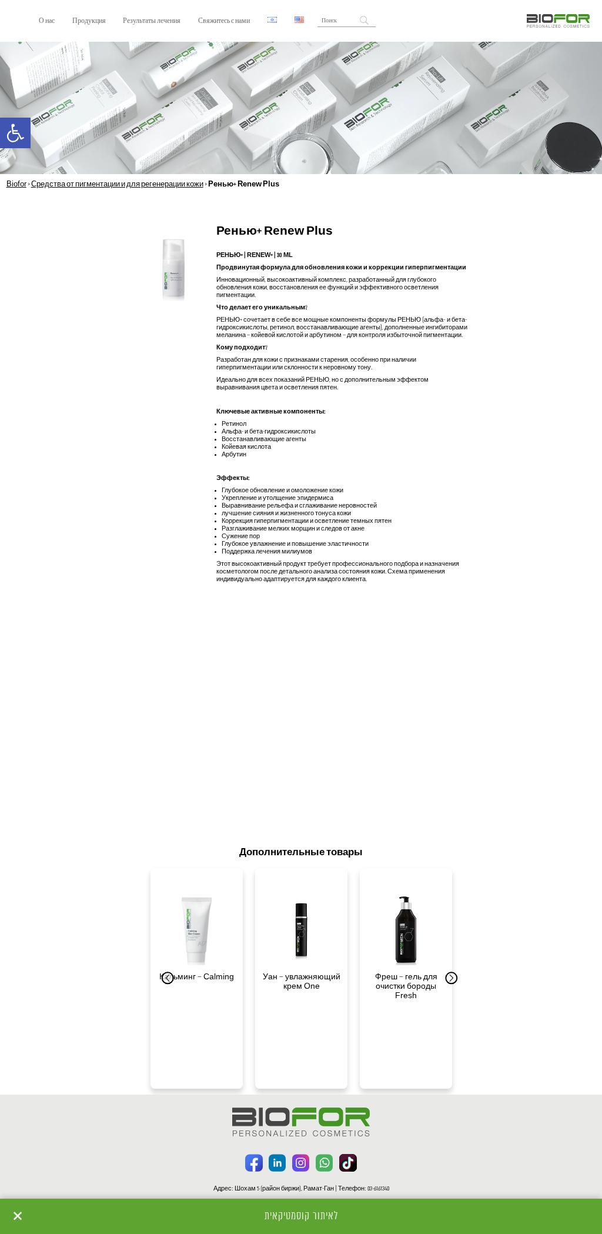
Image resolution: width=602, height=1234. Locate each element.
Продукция (89, 21)
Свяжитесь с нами (224, 21)
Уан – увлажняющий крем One (301, 982)
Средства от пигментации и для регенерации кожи (117, 184)
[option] (196, 978)
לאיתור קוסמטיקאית (301, 1216)
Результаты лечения (151, 21)
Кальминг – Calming (196, 977)
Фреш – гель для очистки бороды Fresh (406, 986)
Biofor (16, 184)
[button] (15, 133)
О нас (47, 21)
